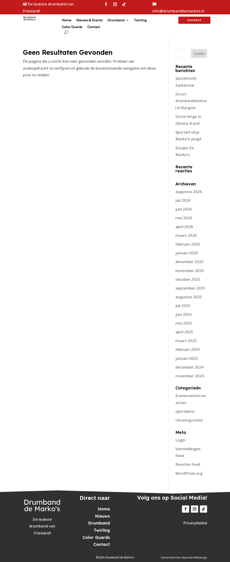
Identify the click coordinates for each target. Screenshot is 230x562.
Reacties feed (187, 464)
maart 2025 (186, 340)
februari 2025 (187, 349)
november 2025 (189, 270)
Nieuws (102, 516)
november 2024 (189, 375)
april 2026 (184, 226)
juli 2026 (182, 200)
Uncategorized (188, 420)
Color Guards (72, 27)
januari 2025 (186, 358)
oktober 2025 (187, 279)
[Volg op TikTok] (124, 4)
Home (66, 20)
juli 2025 (182, 305)
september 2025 (190, 288)
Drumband (116, 20)
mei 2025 (183, 323)
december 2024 (189, 367)
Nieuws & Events (89, 20)
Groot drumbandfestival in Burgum (191, 100)
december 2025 (189, 261)
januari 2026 (186, 252)
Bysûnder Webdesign (194, 557)
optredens (184, 411)
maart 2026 (186, 235)
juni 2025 (183, 314)
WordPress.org (188, 473)
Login (180, 440)
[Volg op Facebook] (106, 4)
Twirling (140, 20)
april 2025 (184, 331)
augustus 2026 (188, 191)
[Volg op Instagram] (115, 4)
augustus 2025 (188, 296)
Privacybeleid (195, 522)
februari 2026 (187, 244)
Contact (93, 27)
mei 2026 (183, 217)
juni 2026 (183, 209)
